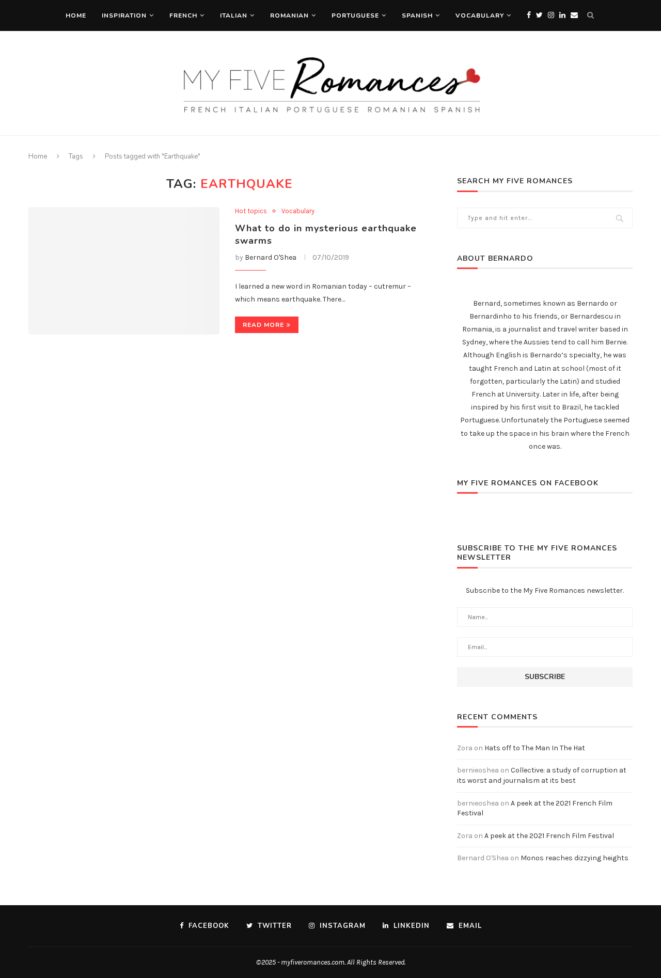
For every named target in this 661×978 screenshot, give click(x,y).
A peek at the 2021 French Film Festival (549, 835)
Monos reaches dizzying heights (574, 858)
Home (76, 15)
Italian (233, 15)
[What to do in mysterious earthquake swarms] (123, 271)
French (183, 15)
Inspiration (124, 15)
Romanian (289, 15)
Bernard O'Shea (270, 257)
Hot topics (251, 211)
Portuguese (355, 15)
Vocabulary (479, 15)
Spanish (417, 15)
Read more (263, 325)
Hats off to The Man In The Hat (534, 748)
